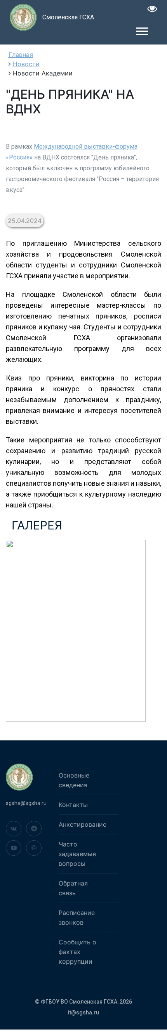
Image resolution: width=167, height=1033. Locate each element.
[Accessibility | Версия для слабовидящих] (152, 10)
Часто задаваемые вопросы (77, 853)
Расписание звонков (77, 917)
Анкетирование (82, 824)
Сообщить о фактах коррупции (77, 951)
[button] (142, 29)
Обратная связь (73, 888)
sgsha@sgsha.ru (26, 803)
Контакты (73, 805)
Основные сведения (74, 780)
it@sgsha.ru (83, 1012)
